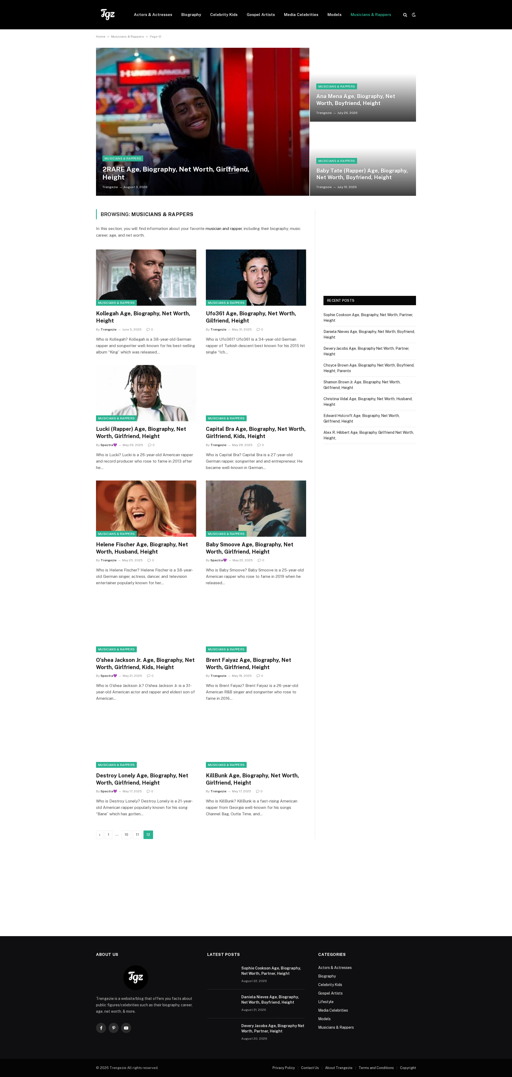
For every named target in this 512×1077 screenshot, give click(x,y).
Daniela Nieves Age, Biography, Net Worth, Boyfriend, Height (270, 999)
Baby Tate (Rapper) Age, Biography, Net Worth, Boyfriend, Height (362, 174)
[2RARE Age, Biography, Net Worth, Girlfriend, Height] (202, 122)
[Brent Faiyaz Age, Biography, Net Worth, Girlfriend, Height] (256, 624)
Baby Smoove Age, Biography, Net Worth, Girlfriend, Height (249, 548)
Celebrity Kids (224, 14)
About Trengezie (339, 1068)
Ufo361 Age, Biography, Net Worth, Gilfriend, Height (251, 317)
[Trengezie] (108, 14)
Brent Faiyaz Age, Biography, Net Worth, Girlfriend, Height (248, 663)
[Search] (405, 15)
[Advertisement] (369, 246)
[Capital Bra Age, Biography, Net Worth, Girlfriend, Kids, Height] (256, 393)
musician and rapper (224, 228)
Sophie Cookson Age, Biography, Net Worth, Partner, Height (271, 971)
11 (137, 835)
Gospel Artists (261, 14)
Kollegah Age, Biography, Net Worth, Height (143, 317)
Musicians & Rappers (371, 14)
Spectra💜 (109, 445)
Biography (191, 14)
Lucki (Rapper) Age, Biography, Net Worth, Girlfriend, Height (141, 432)
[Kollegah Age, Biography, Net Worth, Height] (146, 277)
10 (126, 835)
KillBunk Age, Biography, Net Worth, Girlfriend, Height (252, 779)
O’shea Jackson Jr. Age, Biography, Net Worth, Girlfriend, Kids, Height (145, 663)
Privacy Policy (284, 1068)
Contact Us (310, 1068)
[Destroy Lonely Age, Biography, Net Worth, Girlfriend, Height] (146, 739)
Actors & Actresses (153, 14)
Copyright (408, 1068)
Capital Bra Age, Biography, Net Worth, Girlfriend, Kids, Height (256, 432)
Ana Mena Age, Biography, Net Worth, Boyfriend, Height (355, 99)
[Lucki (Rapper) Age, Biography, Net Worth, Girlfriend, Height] (146, 393)
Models (334, 14)
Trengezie (110, 187)
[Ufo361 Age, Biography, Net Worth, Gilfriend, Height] (256, 277)
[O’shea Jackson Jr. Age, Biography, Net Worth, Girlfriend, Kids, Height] (146, 624)
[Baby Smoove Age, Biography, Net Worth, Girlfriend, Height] (256, 508)
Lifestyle (326, 1002)
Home (100, 36)
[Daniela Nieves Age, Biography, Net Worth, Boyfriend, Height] (222, 1004)
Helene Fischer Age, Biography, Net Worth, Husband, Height (142, 548)
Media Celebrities (301, 14)
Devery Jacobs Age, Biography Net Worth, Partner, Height (272, 1028)
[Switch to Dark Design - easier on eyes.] (413, 15)
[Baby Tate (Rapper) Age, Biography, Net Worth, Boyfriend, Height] (363, 159)
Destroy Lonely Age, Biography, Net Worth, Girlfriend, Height (142, 779)
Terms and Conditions (376, 1068)
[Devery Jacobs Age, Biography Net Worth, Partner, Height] (222, 1033)
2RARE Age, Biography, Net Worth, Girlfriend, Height (175, 173)
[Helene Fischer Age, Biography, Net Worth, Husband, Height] (146, 508)
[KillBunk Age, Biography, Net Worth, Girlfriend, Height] (256, 739)
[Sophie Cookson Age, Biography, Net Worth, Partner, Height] (222, 975)
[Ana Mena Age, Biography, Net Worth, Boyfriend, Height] (363, 84)
